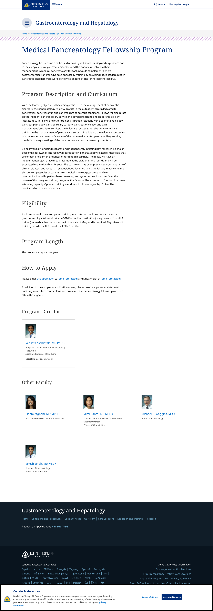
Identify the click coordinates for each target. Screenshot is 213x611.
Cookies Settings (150, 597)
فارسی (59, 582)
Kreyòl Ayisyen (51, 578)
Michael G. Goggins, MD (158, 414)
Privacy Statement (181, 578)
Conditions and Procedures (47, 518)
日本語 (25, 578)
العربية (65, 578)
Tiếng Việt (39, 573)
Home (24, 33)
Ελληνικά (100, 578)
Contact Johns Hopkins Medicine (173, 569)
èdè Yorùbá (93, 573)
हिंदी (68, 582)
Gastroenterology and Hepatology (77, 22)
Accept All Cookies (172, 597)
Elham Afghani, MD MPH (42, 414)
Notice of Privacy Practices (154, 578)
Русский (86, 569)
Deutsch (76, 578)
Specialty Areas (73, 518)
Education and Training (71, 33)
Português (99, 569)
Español (26, 569)
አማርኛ (37, 569)
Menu (57, 6)
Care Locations (106, 518)
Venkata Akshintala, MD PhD (44, 343)
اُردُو (49, 582)
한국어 (35, 578)
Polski (87, 578)
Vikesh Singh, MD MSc (40, 464)
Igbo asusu (78, 573)
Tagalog (73, 569)
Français (61, 569)
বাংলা (105, 573)
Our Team (89, 518)
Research (151, 518)
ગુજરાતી (26, 582)
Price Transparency (153, 573)
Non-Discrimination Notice (176, 583)
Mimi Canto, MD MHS (97, 414)
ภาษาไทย (38, 582)
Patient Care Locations (178, 573)
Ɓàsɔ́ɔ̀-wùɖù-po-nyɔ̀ (58, 573)
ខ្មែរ (86, 582)
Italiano (26, 573)
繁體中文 (48, 569)
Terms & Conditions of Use (144, 583)
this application (45, 278)
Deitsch (77, 582)
